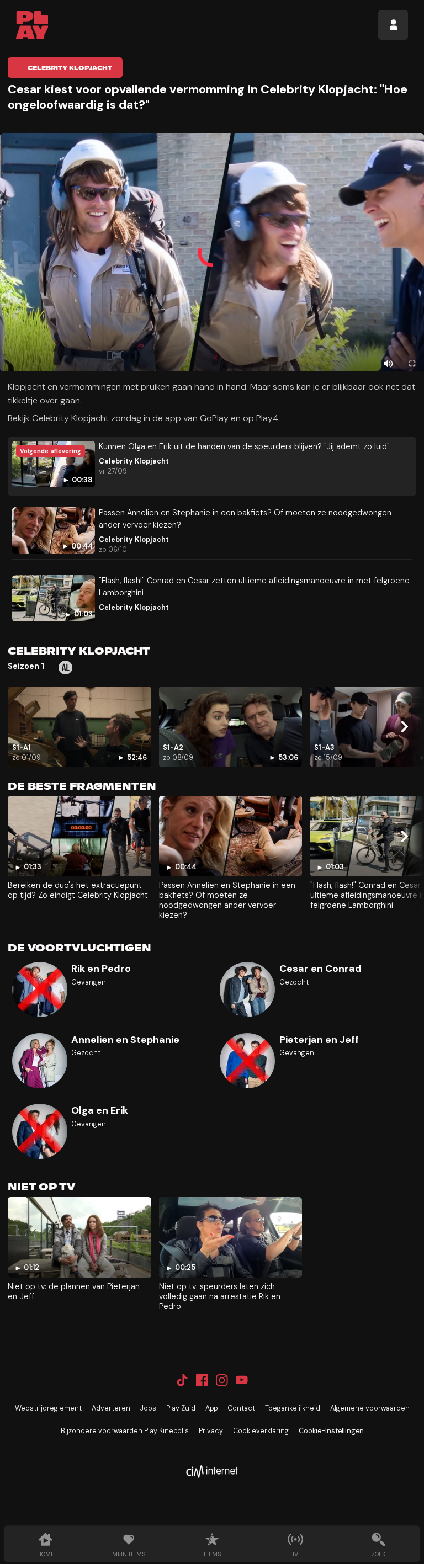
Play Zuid (180, 1408)
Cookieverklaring (261, 1431)
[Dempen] (388, 363)
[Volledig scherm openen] (412, 363)
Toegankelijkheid (292, 1408)
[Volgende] (404, 727)
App (211, 1408)
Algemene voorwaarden (370, 1408)
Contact (241, 1408)
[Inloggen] (393, 25)
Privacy (211, 1431)
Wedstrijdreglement (48, 1408)
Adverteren (111, 1408)
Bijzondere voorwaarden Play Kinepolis (125, 1431)
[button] (212, 252)
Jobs (148, 1408)
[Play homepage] (32, 25)
